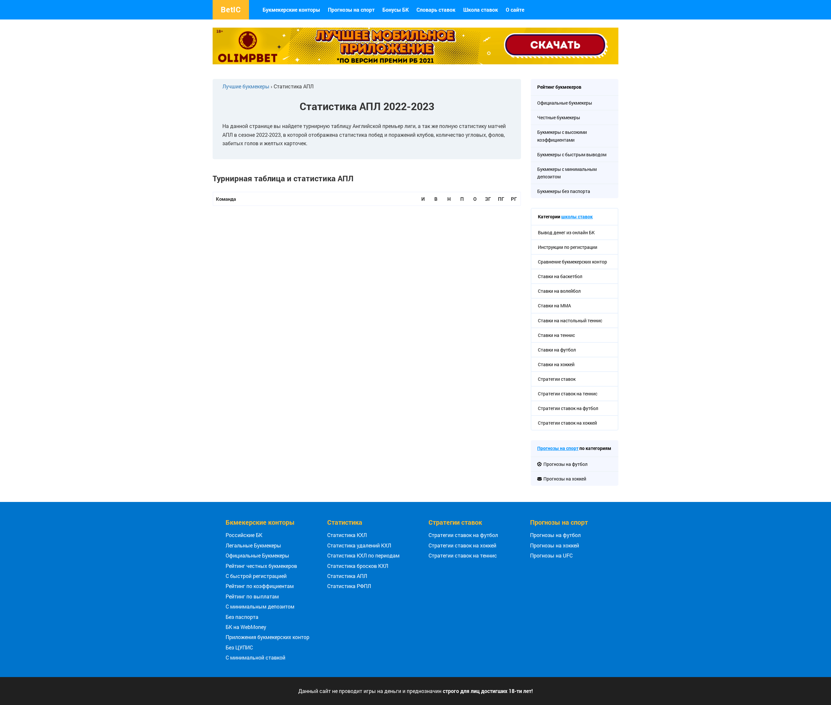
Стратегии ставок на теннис (462, 555)
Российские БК (244, 535)
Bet (231, 9)
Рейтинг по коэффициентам (260, 586)
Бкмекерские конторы (260, 522)
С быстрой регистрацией (256, 575)
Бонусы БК (395, 9)
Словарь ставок (435, 9)
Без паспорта (242, 616)
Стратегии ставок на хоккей (462, 545)
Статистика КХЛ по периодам (363, 555)
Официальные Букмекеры (257, 555)
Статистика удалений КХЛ (359, 545)
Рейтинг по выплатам (252, 596)
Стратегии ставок (455, 522)
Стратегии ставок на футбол (463, 535)
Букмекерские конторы (291, 9)
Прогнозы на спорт (351, 9)
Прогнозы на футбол (555, 535)
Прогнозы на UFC (551, 555)
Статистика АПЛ (347, 575)
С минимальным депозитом (260, 606)
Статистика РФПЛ (349, 586)
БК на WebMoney (246, 626)
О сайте (515, 9)
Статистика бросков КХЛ (357, 565)
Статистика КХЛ (347, 535)
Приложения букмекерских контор (267, 637)
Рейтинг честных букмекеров (261, 565)
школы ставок (577, 216)
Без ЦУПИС (239, 647)
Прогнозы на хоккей (554, 545)
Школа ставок (480, 9)
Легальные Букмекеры (253, 545)
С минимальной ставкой (255, 657)
